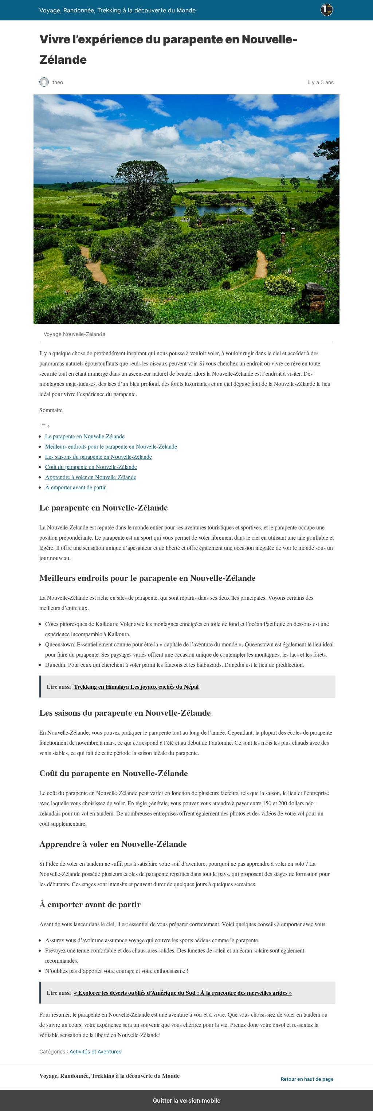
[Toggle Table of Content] (44, 426)
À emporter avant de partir (75, 487)
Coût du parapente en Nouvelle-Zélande (91, 466)
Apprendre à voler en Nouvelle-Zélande (90, 477)
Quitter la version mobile (186, 1100)
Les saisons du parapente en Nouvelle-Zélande (98, 456)
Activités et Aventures (95, 1051)
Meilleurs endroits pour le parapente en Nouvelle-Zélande (111, 446)
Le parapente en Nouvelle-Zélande (85, 436)
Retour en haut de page (307, 1079)
